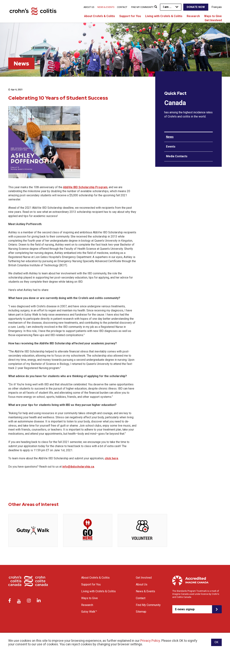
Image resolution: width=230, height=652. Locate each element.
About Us (89, 7)
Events (170, 146)
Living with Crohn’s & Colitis (163, 16)
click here (111, 458)
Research (193, 16)
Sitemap (141, 611)
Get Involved (213, 20)
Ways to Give (213, 16)
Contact (122, 7)
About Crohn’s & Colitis (99, 16)
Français (217, 7)
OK (216, 642)
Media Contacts (176, 156)
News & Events (105, 7)
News (170, 137)
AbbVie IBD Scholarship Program (85, 187)
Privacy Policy (150, 640)
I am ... (167, 7)
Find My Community (142, 7)
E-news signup (185, 609)
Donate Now (196, 7)
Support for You (130, 16)
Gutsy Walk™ (89, 611)
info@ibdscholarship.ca (78, 466)
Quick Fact (175, 93)
